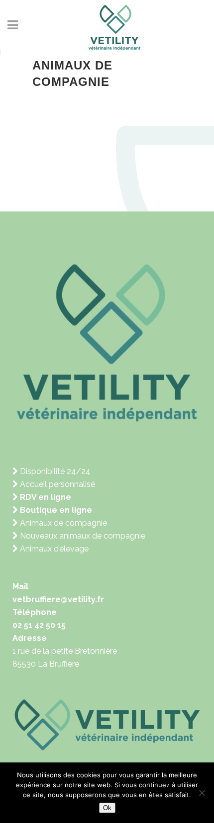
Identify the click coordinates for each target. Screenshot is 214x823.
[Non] (202, 793)
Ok (107, 808)
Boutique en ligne (55, 510)
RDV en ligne (44, 497)
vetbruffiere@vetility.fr (58, 599)
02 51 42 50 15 (39, 625)
